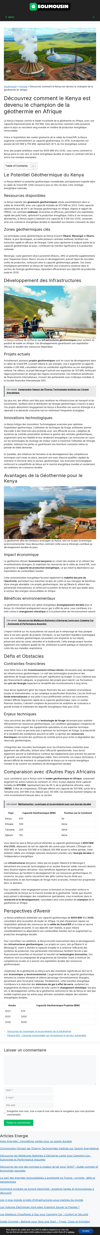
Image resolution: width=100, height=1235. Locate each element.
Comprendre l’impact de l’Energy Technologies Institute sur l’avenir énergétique (49, 1148)
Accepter (85, 1231)
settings (71, 1232)
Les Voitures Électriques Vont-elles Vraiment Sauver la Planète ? (40, 1207)
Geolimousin (10, 86)
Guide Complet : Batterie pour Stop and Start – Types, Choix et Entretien (45, 1221)
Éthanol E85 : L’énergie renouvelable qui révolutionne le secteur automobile (46, 1035)
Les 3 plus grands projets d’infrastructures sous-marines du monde (41, 1200)
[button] (93, 17)
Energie (23, 86)
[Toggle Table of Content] (32, 166)
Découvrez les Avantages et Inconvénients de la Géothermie (39, 1031)
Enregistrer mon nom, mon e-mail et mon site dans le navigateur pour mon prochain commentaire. (51, 1113)
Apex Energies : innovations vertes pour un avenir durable (36, 1141)
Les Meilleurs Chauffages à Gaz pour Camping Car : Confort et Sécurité (44, 1214)
